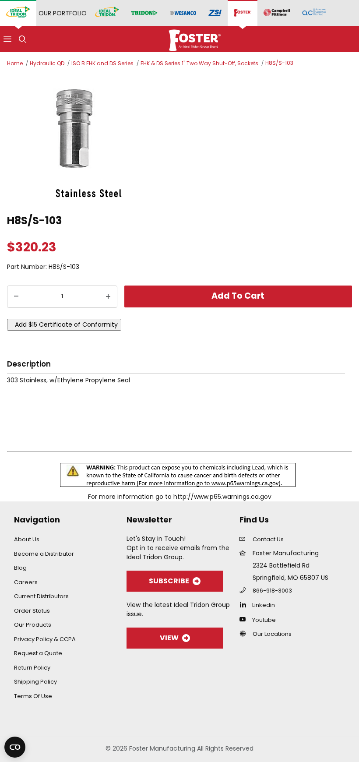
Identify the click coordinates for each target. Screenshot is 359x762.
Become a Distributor (44, 554)
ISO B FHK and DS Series (102, 63)
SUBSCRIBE (169, 581)
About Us (26, 539)
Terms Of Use (33, 696)
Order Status (32, 611)
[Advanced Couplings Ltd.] (314, 13)
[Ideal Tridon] (107, 13)
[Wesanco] (183, 13)
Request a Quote (38, 653)
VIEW (169, 638)
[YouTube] (244, 619)
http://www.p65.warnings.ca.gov (222, 496)
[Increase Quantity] (108, 297)
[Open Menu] (7, 39)
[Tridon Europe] (144, 13)
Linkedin (263, 605)
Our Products (32, 625)
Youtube (264, 620)
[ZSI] (215, 13)
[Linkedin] (244, 604)
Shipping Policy (35, 681)
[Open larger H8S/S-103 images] (179, 139)
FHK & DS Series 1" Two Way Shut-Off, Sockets (199, 63)
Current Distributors (41, 596)
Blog (20, 568)
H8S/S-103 (279, 63)
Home (15, 63)
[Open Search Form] (22, 39)
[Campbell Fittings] (277, 13)
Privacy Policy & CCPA (45, 639)
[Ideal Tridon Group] (18, 13)
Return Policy (32, 667)
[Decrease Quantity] (16, 297)
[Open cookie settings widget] (14, 747)
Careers (26, 582)
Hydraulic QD (47, 63)
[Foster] (242, 13)
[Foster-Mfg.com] (195, 38)
